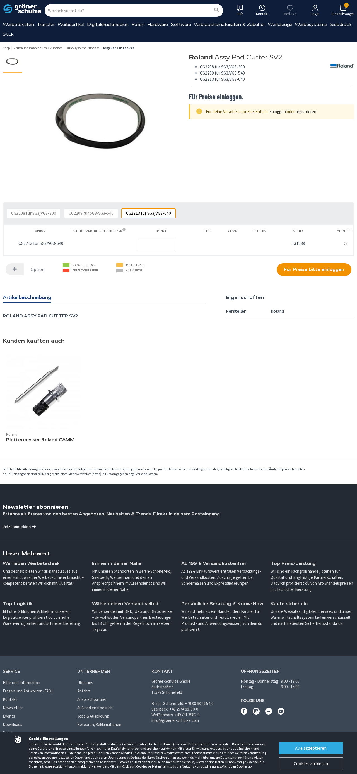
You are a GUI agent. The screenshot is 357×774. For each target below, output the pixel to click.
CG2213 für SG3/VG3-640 (148, 213)
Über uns (85, 682)
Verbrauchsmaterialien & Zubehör (229, 24)
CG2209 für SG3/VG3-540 (91, 213)
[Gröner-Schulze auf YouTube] (281, 713)
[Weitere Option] (15, 269)
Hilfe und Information (21, 682)
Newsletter (13, 707)
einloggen (277, 111)
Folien (138, 24)
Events (9, 716)
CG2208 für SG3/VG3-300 (33, 213)
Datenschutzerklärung (236, 757)
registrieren (306, 111)
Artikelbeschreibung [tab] (27, 297)
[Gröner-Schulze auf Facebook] (244, 713)
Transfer (46, 24)
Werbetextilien (18, 24)
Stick (8, 34)
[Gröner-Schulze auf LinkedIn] (268, 713)
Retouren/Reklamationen (99, 724)
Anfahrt (84, 691)
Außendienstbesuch (95, 707)
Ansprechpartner (92, 699)
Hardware (157, 24)
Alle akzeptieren (311, 748)
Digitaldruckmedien (108, 24)
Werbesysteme (311, 24)
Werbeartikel (71, 24)
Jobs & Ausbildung (93, 716)
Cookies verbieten (311, 763)
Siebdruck (340, 24)
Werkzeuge (280, 24)
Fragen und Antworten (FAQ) (28, 691)
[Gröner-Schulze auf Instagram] (256, 713)
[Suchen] (216, 10)
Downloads (12, 724)
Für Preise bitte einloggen (314, 269)
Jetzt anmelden (17, 526)
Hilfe (240, 13)
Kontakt (10, 699)
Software (181, 24)
